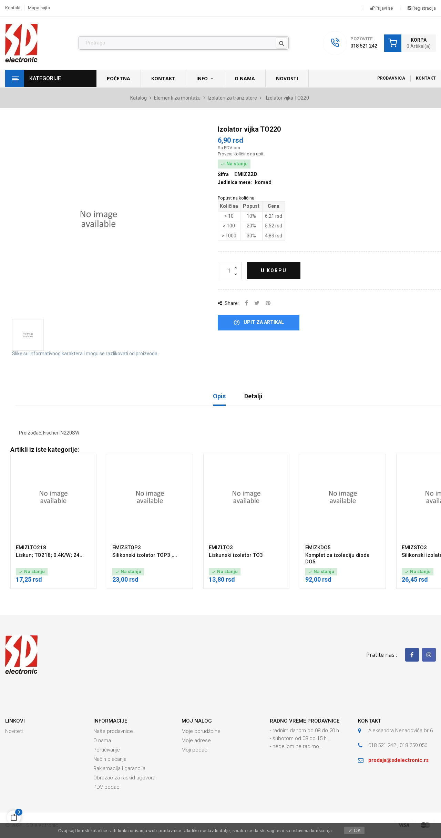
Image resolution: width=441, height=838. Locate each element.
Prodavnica (391, 78)
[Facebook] (412, 655)
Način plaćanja (109, 759)
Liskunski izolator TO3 (236, 555)
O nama (102, 740)
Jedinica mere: (235, 182)
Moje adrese (196, 740)
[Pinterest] (268, 303)
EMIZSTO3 (414, 547)
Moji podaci (195, 750)
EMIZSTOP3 (126, 547)
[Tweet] (256, 303)
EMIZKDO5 (318, 547)
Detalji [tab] (253, 396)
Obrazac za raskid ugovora (124, 778)
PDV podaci (107, 787)
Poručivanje (106, 750)
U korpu (274, 270)
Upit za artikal (258, 322)
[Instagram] (429, 655)
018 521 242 (363, 46)
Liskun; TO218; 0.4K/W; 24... (50, 555)
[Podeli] (246, 303)
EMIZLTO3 (221, 547)
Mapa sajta (39, 7)
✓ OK (354, 830)
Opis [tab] (219, 396)
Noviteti (14, 731)
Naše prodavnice (113, 731)
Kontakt (13, 7)
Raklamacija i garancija (119, 768)
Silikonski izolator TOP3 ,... (144, 555)
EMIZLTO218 (31, 547)
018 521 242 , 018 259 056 (397, 745)
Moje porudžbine (201, 731)
